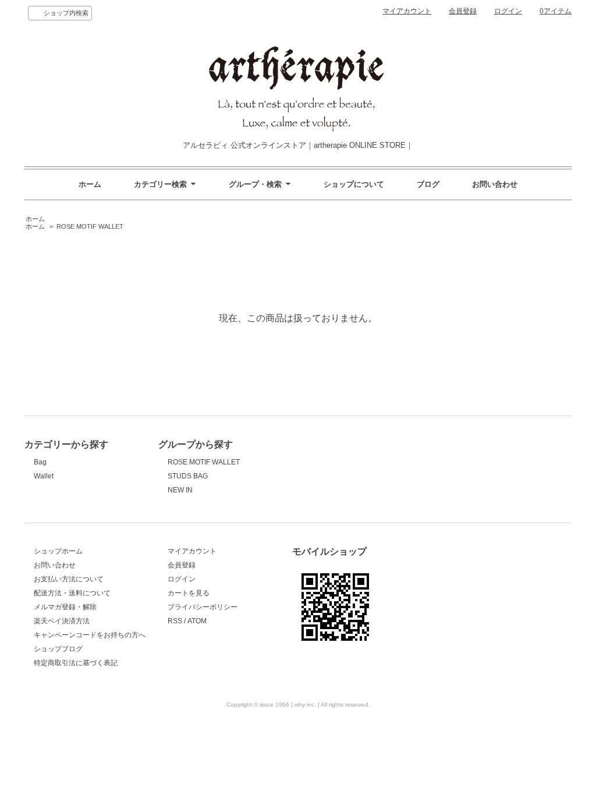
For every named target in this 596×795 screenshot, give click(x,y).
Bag (40, 462)
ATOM (197, 621)
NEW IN (180, 490)
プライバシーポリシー (202, 607)
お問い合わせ (494, 184)
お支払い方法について (69, 579)
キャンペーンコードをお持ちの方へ (90, 635)
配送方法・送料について (72, 593)
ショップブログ (58, 649)
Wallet (44, 476)
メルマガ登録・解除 (65, 607)
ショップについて (354, 184)
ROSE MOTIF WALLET (89, 226)
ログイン (508, 11)
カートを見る (189, 593)
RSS (175, 621)
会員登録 (463, 11)
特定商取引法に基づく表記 (76, 663)
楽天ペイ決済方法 (62, 621)
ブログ (428, 184)
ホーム (90, 184)
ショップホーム (58, 551)
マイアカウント (406, 11)
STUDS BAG (188, 476)
